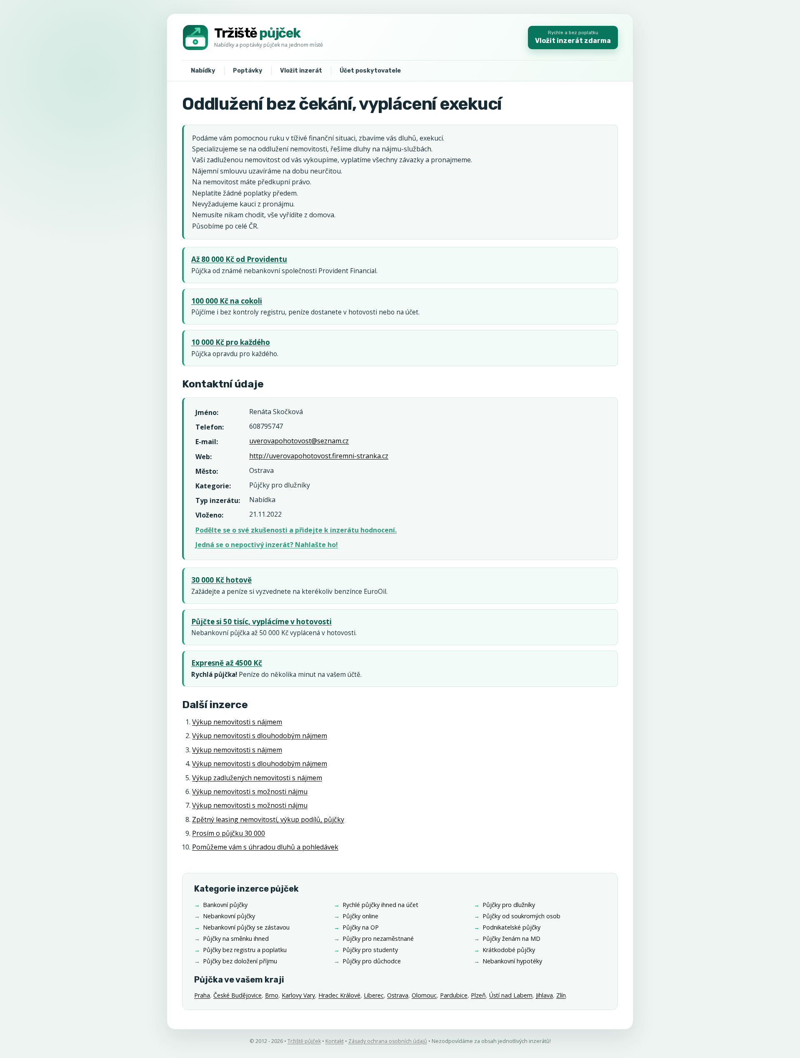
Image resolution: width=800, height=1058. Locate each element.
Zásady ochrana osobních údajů (387, 1041)
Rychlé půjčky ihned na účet (380, 905)
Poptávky (247, 70)
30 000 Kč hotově (221, 580)
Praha (202, 995)
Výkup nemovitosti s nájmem (237, 721)
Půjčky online (360, 916)
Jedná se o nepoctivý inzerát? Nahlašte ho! (266, 544)
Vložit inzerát (301, 70)
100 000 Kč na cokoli (226, 301)
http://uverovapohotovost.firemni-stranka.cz (318, 455)
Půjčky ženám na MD (511, 938)
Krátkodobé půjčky (508, 950)
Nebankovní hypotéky (512, 961)
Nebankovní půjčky (229, 916)
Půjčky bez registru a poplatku (245, 950)
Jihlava (544, 995)
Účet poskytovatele (370, 70)
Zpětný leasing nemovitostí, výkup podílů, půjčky (268, 819)
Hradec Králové (339, 995)
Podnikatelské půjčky (511, 927)
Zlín (561, 995)
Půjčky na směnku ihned (236, 938)
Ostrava (397, 995)
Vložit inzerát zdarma (573, 37)
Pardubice (454, 995)
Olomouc (424, 995)
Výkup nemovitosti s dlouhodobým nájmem (259, 735)
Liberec (374, 995)
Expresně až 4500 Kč (226, 663)
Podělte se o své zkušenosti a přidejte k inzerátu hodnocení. (296, 530)
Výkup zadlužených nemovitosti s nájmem (257, 777)
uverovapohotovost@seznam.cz (299, 440)
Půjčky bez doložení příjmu (240, 961)
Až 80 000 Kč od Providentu (239, 259)
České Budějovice (237, 995)
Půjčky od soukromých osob (521, 916)
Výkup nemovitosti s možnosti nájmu (250, 791)
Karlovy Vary (298, 995)
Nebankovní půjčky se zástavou (246, 927)
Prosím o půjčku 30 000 (228, 833)
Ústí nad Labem (510, 995)
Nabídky (203, 70)
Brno (271, 995)
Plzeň (478, 995)
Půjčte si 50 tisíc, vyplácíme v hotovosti (261, 621)
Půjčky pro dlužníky (508, 905)
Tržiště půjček (304, 1041)
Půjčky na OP (360, 927)
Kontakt (334, 1041)
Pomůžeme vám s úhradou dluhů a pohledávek (265, 847)
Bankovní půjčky (225, 905)
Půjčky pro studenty (370, 950)
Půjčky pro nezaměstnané (378, 938)
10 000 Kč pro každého (230, 342)
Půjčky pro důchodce (371, 961)
